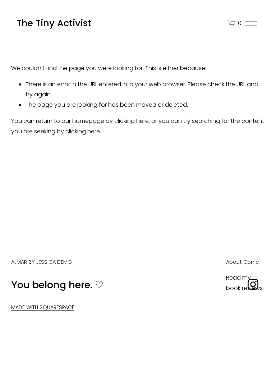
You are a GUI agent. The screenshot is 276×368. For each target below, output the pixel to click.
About (234, 262)
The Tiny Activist (54, 23)
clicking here (131, 121)
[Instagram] (253, 284)
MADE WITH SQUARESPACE (42, 307)
